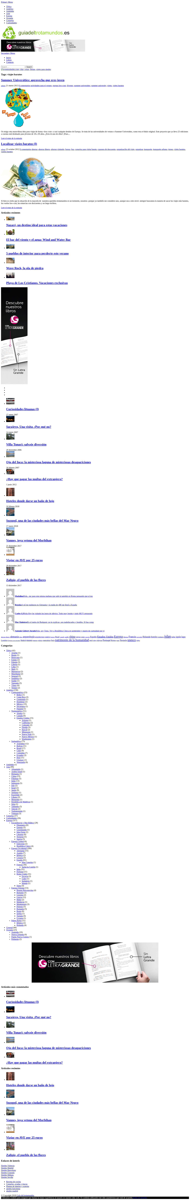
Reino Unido (22, 874)
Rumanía (20, 909)
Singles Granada (7, 1173)
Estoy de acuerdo (140, 1198)
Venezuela (21, 762)
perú (91, 640)
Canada (20, 716)
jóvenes (70, 85)
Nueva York (27, 734)
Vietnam (14, 813)
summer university (98, 85)
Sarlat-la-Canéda (28, 867)
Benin (13, 655)
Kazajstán (15, 795)
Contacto (10, 62)
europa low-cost (59, 85)
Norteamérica (16, 711)
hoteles (154, 637)
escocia (87, 637)
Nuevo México (28, 737)
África (8, 6)
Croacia (20, 858)
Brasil (57, 637)
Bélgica (20, 855)
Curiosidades (11, 23)
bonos (67, 149)
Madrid (23, 640)
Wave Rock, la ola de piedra (24, 268)
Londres (4, 640)
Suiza (19, 886)
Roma (113, 640)
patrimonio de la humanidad (72, 640)
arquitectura (40, 637)
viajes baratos (118, 85)
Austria (19, 853)
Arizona (25, 720)
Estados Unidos (105, 636)
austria (47, 637)
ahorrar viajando (57, 149)
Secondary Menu (8, 53)
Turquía (123, 640)
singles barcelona (13, 1189)
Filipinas (14, 778)
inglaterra (161, 637)
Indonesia (15, 783)
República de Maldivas (20, 802)
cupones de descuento (107, 149)
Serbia (19, 913)
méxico (40, 640)
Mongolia (15, 799)
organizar (139, 149)
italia (173, 637)
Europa (9, 16)
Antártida (10, 11)
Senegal (14, 676)
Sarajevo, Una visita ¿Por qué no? (28, 426)
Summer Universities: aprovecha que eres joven (32, 80)
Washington (26, 739)
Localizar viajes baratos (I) (19, 144)
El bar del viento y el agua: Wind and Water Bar (38, 239)
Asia (8, 13)
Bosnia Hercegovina (25, 890)
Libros (9, 60)
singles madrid (12, 1191)
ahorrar (34, 149)
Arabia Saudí (16, 771)
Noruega (20, 837)
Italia (19, 869)
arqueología (29, 636)
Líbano (14, 797)
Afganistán (15, 769)
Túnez (14, 685)
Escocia (25, 876)
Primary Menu (7, 2)
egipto (83, 637)
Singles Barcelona (8, 1170)
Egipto (14, 660)
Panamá (20, 709)
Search (29, 67)
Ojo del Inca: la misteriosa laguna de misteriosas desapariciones (48, 462)
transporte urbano (160, 149)
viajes (109, 85)
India (13, 781)
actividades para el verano (41, 85)
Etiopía (14, 662)
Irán (13, 785)
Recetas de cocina (13, 1182)
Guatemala (21, 699)
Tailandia (15, 806)
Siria (13, 804)
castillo (67, 637)
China (13, 776)
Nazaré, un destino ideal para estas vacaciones (36, 225)
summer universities (82, 85)
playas (99, 640)
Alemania (20, 851)
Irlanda (24, 883)
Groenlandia (22, 830)
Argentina (21, 744)
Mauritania (15, 674)
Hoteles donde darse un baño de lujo (30, 501)
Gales (24, 879)
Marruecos (15, 671)
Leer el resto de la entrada (11, 138)
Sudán (14, 681)
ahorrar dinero (44, 149)
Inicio (8, 58)
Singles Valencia (7, 1166)
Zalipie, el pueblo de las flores (26, 580)
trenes (170, 149)
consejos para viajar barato (86, 149)
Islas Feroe (21, 832)
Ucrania (20, 918)
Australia (15, 932)
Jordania (14, 792)
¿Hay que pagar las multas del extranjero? (34, 479)
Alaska (19, 713)
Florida (25, 727)
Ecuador (20, 755)
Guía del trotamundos (25, 1195)
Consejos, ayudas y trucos (16, 1184)
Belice (19, 695)
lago (183, 636)
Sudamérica (16, 741)
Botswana (15, 657)
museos (35, 640)
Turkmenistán (16, 811)
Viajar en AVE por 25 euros (24, 560)
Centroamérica (17, 692)
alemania (14, 636)
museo (29, 640)
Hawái (24, 730)
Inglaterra (25, 881)
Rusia (19, 911)
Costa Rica (21, 697)
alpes (20, 637)
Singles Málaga (7, 1175)
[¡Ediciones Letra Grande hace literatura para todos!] (43, 51)
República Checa (24, 846)
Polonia (20, 906)
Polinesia (15, 939)
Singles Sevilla (7, 1177)
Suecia (19, 839)
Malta (19, 900)
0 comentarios (24, 85)
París (53, 640)
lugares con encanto (14, 640)
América (9, 9)
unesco (131, 640)
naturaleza (46, 640)
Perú (18, 757)
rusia (117, 640)
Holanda (146, 636)
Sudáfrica (15, 678)
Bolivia (19, 746)
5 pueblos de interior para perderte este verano (37, 253)
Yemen (14, 688)
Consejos (10, 20)
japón (178, 636)
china (72, 636)
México (20, 704)
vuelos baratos (7, 152)
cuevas (78, 637)
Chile (19, 751)
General (9, 927)
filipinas (125, 637)
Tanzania (15, 683)
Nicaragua (21, 706)
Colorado (25, 725)
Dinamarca (21, 825)
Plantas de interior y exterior (17, 1186)
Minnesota (26, 732)
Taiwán (14, 809)
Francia (132, 636)
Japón (13, 790)
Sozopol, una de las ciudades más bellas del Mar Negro (42, 520)
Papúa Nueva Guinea (20, 937)
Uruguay (20, 760)
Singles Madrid (7, 1168)
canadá (62, 637)
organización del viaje (125, 149)
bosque (52, 637)
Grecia (19, 897)
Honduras (21, 702)
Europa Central (17, 841)
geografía (139, 637)
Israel (13, 788)
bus (72, 149)
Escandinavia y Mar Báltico (22, 823)
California (26, 723)
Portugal (107, 640)
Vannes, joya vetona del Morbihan (28, 540)
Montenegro (21, 904)
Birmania (15, 774)
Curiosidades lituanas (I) (22, 409)
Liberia (14, 664)
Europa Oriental (17, 888)
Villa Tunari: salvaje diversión (26, 444)
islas (167, 636)
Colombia (21, 753)
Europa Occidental (19, 848)
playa (94, 640)
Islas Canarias (27, 862)
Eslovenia (21, 844)
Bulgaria (20, 893)
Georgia (20, 895)
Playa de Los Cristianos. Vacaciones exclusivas (37, 283)
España (93, 637)
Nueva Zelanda (17, 934)
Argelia (14, 653)
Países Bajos (16, 920)
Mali (13, 669)
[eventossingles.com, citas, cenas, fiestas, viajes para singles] (26, 69)
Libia (13, 667)
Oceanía (9, 18)
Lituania (20, 834)
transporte (148, 149)
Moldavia (20, 902)
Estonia (20, 827)
